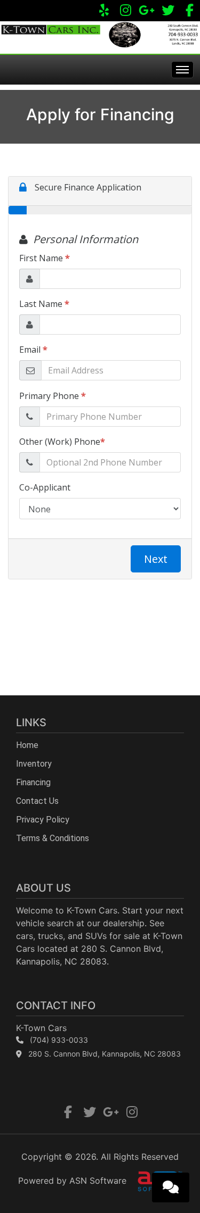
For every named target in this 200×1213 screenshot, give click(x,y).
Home (27, 745)
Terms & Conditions (52, 838)
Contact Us (37, 801)
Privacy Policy (42, 820)
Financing (33, 782)
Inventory (34, 764)
